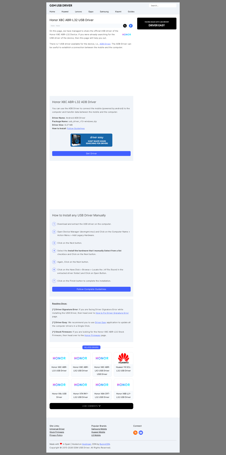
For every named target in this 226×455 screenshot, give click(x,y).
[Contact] (141, 434)
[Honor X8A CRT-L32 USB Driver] (102, 390)
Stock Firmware (57, 432)
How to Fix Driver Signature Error (112, 313)
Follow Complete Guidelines (91, 289)
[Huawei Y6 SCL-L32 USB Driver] (123, 363)
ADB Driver (105, 44)
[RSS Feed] (135, 434)
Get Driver (91, 153)
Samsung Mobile (99, 429)
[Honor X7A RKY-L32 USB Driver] (80, 390)
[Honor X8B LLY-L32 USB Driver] (123, 390)
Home (53, 26)
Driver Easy (100, 322)
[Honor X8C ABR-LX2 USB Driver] (80, 363)
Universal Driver (57, 429)
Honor (58, 26)
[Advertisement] (91, 71)
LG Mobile (96, 435)
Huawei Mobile (98, 432)
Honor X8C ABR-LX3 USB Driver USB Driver (102, 370)
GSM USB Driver (61, 5)
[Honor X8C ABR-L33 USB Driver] (59, 363)
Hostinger (86, 444)
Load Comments (90, 406)
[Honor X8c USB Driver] (59, 390)
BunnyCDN (105, 444)
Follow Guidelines (76, 128)
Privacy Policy (56, 435)
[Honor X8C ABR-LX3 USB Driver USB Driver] (102, 363)
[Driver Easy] (156, 27)
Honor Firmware (92, 335)
